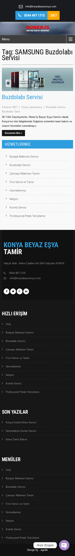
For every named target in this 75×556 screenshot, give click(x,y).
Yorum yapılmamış (32, 107)
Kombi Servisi (18, 207)
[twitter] (13, 291)
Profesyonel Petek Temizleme (27, 216)
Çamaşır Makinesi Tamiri (25, 173)
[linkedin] (26, 291)
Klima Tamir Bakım (16, 439)
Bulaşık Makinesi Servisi (24, 156)
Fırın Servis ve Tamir (22, 182)
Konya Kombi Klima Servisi (21, 422)
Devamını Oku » (13, 133)
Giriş (8, 324)
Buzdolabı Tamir (11, 111)
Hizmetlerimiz (18, 190)
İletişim (14, 199)
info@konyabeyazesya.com (40, 6)
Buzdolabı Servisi (22, 97)
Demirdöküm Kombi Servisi (21, 430)
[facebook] (6, 291)
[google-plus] (19, 291)
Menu (6, 39)
